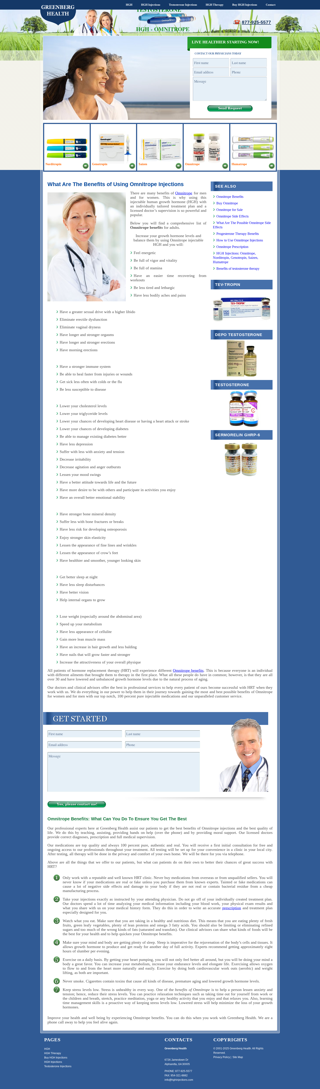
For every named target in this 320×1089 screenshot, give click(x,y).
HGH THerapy (52, 1053)
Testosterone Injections (183, 4)
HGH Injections (150, 4)
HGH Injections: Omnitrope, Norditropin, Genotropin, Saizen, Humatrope (235, 257)
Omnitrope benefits (188, 670)
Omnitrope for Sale (229, 210)
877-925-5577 (256, 22)
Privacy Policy (221, 1057)
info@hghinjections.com (179, 1079)
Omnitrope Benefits (229, 196)
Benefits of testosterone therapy (237, 268)
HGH (129, 4)
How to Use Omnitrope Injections (239, 240)
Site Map (237, 1057)
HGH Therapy (215, 4)
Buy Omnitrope (227, 203)
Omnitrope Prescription (232, 247)
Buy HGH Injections (244, 4)
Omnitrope (183, 193)
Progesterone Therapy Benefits (237, 234)
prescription (231, 908)
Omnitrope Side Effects (232, 216)
